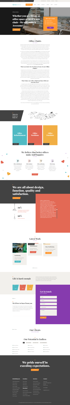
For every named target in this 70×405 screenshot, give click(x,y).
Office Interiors (15, 383)
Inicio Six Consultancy (28, 402)
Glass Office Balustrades (37, 389)
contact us (18, 310)
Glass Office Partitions (36, 383)
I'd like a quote (49, 20)
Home (35, 4)
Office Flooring (15, 392)
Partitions (48, 0)
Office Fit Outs (15, 384)
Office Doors (25, 384)
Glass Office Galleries (36, 387)
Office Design (35, 386)
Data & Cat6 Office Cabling (27, 392)
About (39, 4)
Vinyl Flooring (15, 396)
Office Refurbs (38, 402)
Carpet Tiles (14, 394)
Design (56, 0)
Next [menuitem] (50, 27)
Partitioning (46, 402)
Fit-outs (42, 402)
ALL (23, 342)
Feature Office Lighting (26, 395)
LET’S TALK (35, 174)
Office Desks (25, 383)
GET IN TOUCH (29, 4)
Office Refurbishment (16, 381)
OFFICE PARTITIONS (35, 342)
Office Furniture (25, 386)
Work (51, 4)
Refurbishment (43, 0)
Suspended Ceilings (16, 389)
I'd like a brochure (50, 22)
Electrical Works (25, 390)
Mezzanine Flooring (36, 384)
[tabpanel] (46, 205)
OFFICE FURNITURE (28, 342)
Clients (48, 4)
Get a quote (35, 42)
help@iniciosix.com (46, 390)
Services (43, 4)
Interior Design (15, 386)
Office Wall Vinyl (35, 394)
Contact (55, 4)
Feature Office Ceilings (16, 387)
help (14, 117)
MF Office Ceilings (15, 391)
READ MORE (17, 261)
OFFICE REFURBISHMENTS (43, 342)
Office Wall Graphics (36, 392)
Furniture (52, 0)
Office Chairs (16, 12)
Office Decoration (36, 391)
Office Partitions (35, 381)
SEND (43, 317)
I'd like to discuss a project (51, 23)
